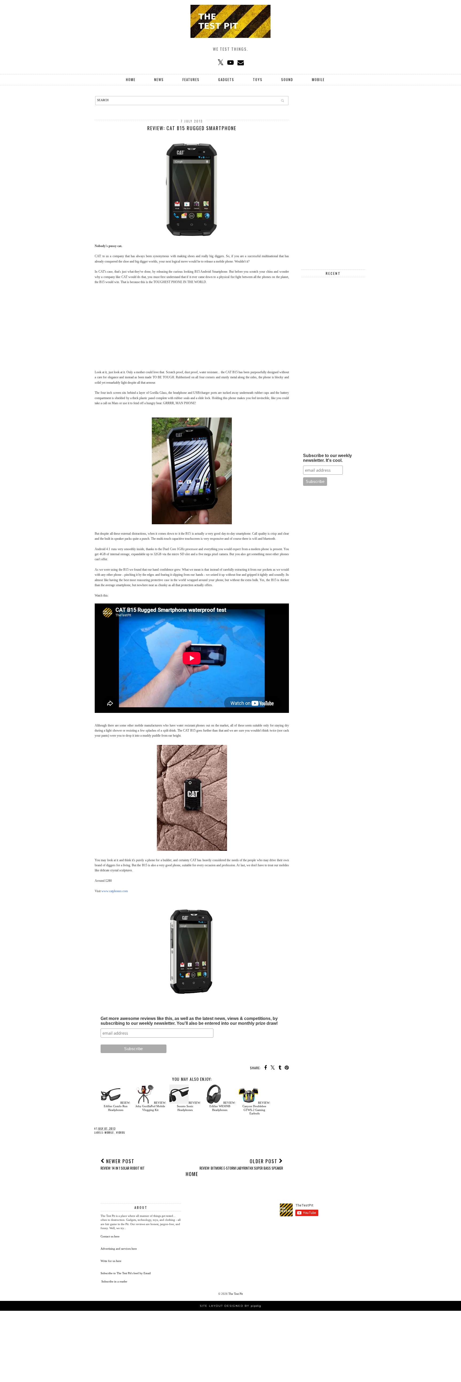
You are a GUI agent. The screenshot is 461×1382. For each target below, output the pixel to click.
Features (191, 79)
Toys (258, 79)
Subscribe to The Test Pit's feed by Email (126, 1273)
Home (131, 79)
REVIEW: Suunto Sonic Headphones (189, 1106)
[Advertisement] (192, 327)
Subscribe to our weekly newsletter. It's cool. (327, 458)
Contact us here (110, 1236)
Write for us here (111, 1260)
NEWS (159, 79)
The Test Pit (235, 1293)
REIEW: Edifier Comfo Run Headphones (117, 1106)
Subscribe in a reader (114, 1281)
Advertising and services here (119, 1248)
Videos (120, 1132)
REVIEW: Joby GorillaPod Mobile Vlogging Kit (151, 1106)
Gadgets (226, 79)
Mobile (318, 79)
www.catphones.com (114, 891)
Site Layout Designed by (230, 1306)
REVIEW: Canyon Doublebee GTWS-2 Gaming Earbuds (256, 1108)
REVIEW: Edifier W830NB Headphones (222, 1106)
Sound (287, 79)
